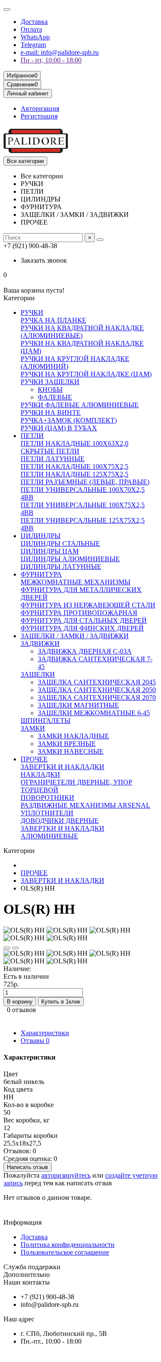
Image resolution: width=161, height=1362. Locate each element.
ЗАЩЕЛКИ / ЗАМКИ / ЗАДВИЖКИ (75, 636)
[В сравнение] (15, 948)
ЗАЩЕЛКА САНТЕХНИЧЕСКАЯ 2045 (97, 682)
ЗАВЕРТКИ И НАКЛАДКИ (62, 766)
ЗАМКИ (33, 728)
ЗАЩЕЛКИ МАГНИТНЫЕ (78, 705)
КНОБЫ (50, 389)
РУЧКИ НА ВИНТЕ (51, 412)
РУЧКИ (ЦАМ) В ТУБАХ (59, 428)
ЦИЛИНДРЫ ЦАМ (50, 551)
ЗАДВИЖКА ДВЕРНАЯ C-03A (85, 651)
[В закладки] (6, 948)
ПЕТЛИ (32, 435)
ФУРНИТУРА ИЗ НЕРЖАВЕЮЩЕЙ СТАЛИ (88, 605)
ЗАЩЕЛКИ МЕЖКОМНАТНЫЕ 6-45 (94, 713)
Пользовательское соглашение (65, 1252)
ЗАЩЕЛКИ (38, 674)
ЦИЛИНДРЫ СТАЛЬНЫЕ (60, 543)
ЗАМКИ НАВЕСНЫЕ (70, 751)
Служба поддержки (32, 1266)
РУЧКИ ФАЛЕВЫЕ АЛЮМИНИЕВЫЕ (80, 405)
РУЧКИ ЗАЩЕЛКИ (50, 381)
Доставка (34, 21)
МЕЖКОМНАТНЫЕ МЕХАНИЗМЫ (76, 582)
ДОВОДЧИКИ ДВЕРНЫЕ (60, 820)
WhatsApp (35, 37)
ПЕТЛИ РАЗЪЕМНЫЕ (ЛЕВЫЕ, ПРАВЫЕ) (85, 482)
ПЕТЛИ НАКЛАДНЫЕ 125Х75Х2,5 (74, 474)
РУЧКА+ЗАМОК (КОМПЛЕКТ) (69, 420)
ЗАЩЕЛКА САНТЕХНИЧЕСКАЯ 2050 (97, 689)
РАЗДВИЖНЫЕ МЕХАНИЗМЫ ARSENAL (85, 805)
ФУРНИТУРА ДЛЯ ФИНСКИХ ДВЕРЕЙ (82, 628)
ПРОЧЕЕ (34, 759)
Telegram (33, 44)
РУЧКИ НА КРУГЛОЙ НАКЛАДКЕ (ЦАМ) (86, 374)
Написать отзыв (27, 1167)
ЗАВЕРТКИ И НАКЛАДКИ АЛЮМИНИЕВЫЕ (62, 832)
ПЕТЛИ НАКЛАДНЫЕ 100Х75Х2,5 (74, 466)
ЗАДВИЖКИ (40, 643)
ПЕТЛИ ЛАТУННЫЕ (53, 458)
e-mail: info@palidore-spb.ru (60, 52)
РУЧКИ (32, 312)
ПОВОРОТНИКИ (47, 797)
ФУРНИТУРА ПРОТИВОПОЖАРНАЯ (79, 612)
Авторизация (40, 108)
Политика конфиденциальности (68, 1244)
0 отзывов (21, 1009)
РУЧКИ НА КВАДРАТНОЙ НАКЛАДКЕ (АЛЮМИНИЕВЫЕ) (82, 331)
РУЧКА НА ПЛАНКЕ (53, 320)
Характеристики (45, 1032)
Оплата (31, 29)
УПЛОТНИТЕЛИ (47, 813)
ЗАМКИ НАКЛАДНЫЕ (73, 736)
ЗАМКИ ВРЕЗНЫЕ (67, 743)
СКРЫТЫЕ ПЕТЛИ (50, 451)
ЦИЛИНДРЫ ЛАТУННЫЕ (61, 566)
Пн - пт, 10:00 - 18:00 (51, 60)
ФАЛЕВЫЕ (55, 397)
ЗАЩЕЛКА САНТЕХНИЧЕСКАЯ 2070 (97, 697)
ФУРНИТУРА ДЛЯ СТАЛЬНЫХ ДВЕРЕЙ (84, 620)
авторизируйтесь (66, 1175)
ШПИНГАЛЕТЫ (45, 720)
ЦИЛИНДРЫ (41, 535)
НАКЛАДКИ (40, 774)
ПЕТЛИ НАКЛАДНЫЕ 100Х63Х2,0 (74, 443)
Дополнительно (26, 1274)
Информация (22, 1222)
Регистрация (39, 116)
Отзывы (35, 1040)
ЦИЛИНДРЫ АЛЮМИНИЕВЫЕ (70, 559)
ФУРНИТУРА (41, 574)
